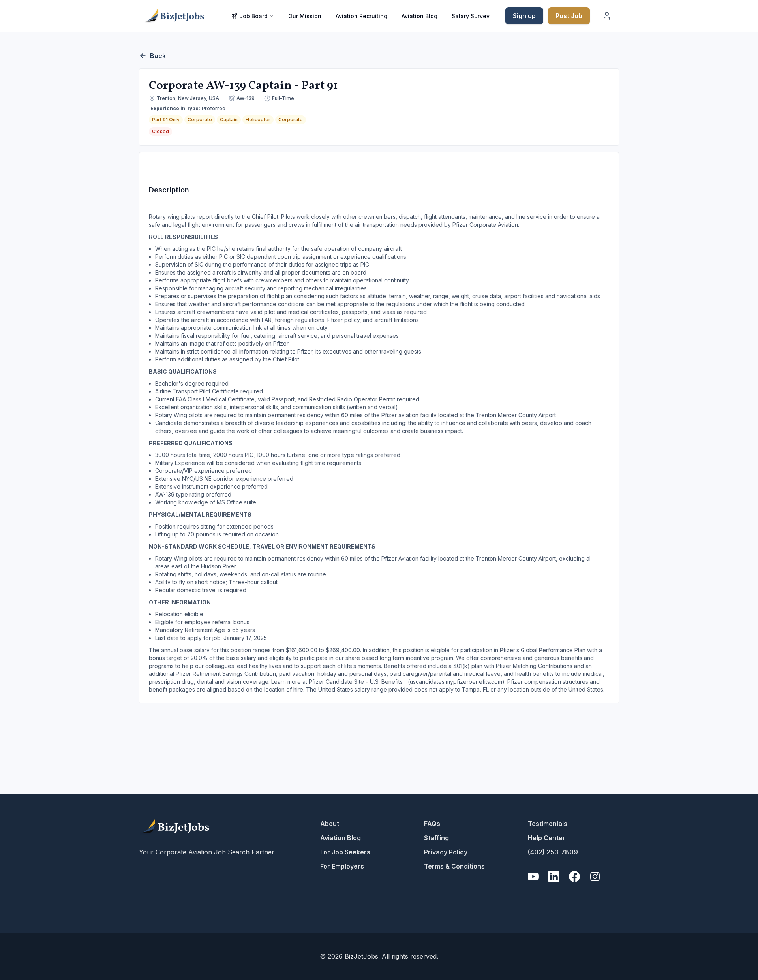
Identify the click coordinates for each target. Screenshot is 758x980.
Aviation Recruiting (361, 16)
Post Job (568, 16)
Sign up (524, 16)
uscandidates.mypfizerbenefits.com (456, 681)
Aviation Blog (419, 16)
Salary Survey (471, 16)
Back (158, 56)
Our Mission (304, 16)
